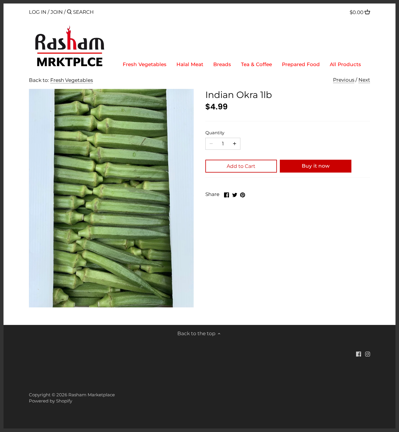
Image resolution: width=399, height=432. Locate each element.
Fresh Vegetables (71, 80)
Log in (37, 12)
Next (364, 80)
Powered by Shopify (50, 401)
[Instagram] (367, 353)
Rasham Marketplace (91, 394)
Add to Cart (241, 166)
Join (57, 12)
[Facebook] (358, 353)
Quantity (214, 132)
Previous (343, 80)
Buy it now (315, 166)
